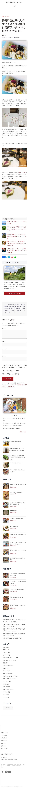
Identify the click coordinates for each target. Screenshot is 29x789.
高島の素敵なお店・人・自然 (10, 657)
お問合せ (3, 746)
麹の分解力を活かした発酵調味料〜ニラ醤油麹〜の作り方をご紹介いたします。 (17, 457)
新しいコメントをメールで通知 (11, 370)
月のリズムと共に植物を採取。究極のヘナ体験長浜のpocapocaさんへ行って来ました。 (9, 308)
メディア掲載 (6, 655)
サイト (3, 356)
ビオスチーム (6, 671)
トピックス (6, 697)
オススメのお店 (7, 681)
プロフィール (4, 732)
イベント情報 (6, 692)
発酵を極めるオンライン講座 (10, 676)
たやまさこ (17, 37)
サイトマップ (4, 748)
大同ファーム (22, 172)
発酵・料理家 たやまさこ (14, 2)
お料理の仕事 (6, 16)
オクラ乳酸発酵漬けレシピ (15, 441)
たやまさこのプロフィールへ (14, 293)
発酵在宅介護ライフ (8, 673)
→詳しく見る (22, 431)
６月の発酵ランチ (14, 526)
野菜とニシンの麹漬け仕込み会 (17, 589)
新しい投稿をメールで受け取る (11, 374)
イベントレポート (7, 652)
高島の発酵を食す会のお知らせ (17, 597)
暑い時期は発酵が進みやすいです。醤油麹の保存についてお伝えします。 (17, 450)
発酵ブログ (6, 647)
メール (4, 348)
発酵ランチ (10, 245)
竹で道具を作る (13, 510)
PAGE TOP (27, 764)
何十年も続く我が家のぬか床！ (16, 463)
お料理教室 (6, 684)
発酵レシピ (6, 649)
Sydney (16, 786)
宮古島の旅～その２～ (12, 221)
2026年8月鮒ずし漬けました (16, 492)
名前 (3, 341)
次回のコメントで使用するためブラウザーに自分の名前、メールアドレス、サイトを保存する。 (14, 366)
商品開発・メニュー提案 (9, 660)
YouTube (3, 743)
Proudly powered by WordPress (6, 786)
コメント (4, 328)
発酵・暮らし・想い (8, 689)
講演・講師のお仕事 (8, 665)
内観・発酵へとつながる (9, 678)
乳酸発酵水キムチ (7, 638)
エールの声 (6, 694)
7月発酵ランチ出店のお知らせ (16, 518)
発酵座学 (5, 663)
